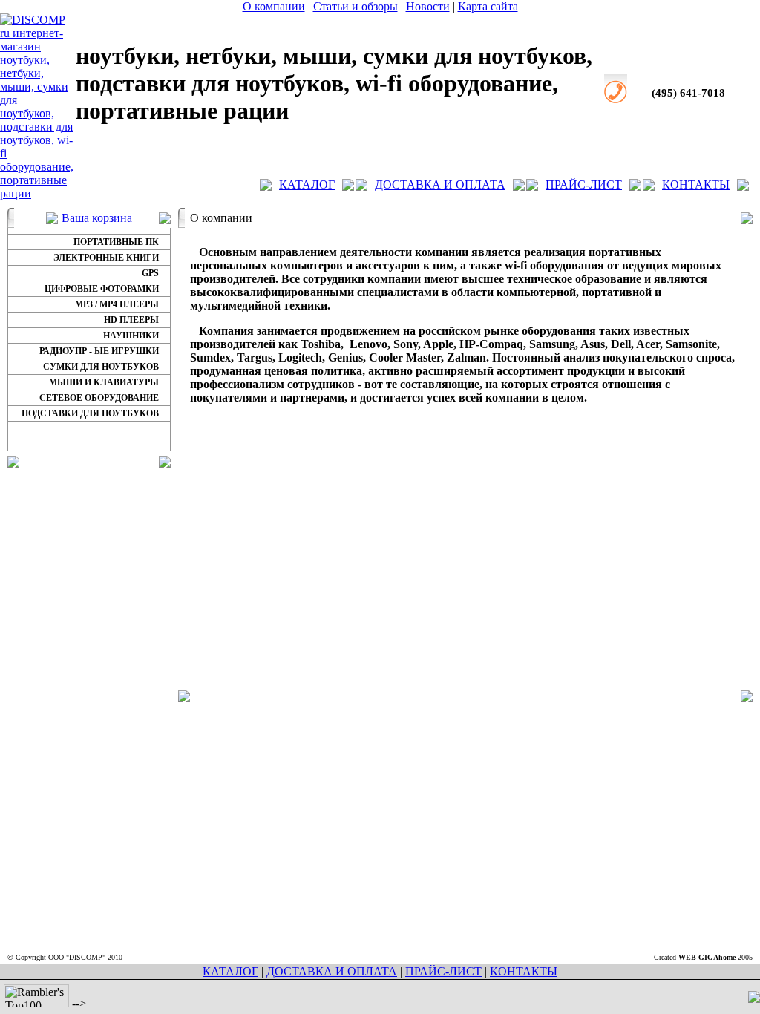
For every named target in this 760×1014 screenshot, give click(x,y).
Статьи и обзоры (355, 6)
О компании (274, 6)
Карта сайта (488, 6)
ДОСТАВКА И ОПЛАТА (440, 184)
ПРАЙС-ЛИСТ (584, 184)
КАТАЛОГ (307, 184)
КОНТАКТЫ (696, 184)
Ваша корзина (97, 218)
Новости (428, 6)
